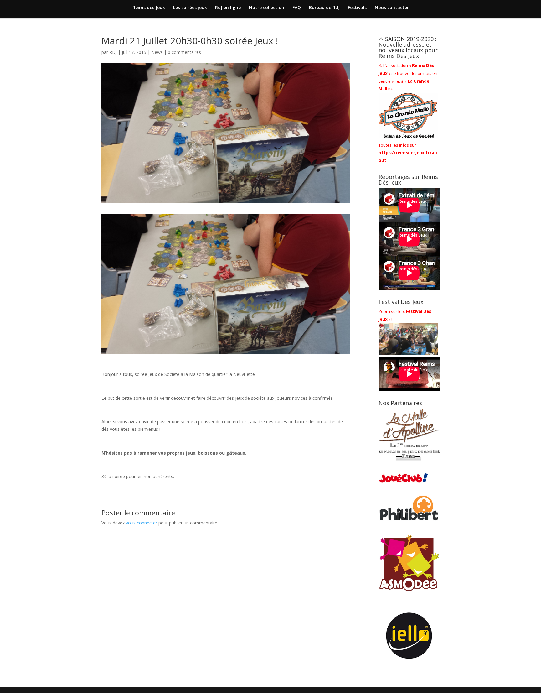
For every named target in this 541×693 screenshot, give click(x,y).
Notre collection (266, 7)
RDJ (113, 52)
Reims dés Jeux (148, 7)
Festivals (357, 7)
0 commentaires (184, 52)
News (157, 52)
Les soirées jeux (190, 7)
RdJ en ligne (228, 7)
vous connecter (141, 523)
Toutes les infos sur (408, 153)
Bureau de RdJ (324, 7)
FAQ (296, 7)
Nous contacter (392, 7)
